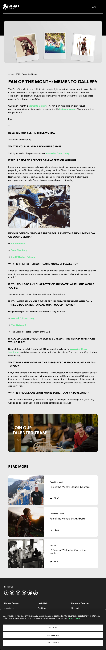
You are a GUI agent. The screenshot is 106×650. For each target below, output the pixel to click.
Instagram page (67, 109)
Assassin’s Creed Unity (57, 153)
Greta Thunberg (19, 250)
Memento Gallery (37, 106)
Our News (42, 608)
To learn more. (74, 618)
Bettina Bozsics (18, 243)
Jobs (93, 6)
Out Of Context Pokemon (23, 257)
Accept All (53, 628)
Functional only (53, 635)
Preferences (53, 643)
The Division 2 (18, 325)
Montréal (75, 608)
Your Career (9, 608)
